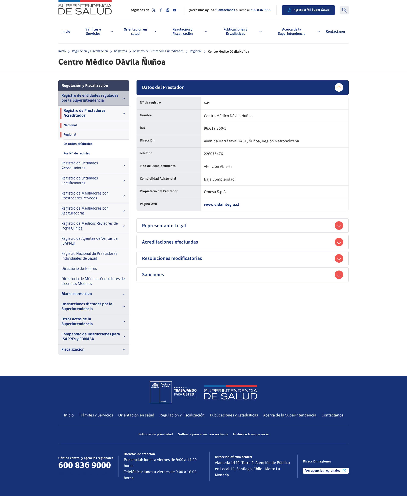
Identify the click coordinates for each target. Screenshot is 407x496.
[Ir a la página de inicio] (89, 7)
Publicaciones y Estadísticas (234, 415)
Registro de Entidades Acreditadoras (79, 165)
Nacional (70, 125)
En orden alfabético (78, 144)
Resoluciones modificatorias (172, 258)
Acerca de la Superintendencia (289, 415)
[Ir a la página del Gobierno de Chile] (173, 392)
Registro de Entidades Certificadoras (79, 181)
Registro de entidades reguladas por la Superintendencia (89, 98)
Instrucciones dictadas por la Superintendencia (86, 306)
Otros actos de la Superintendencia (77, 321)
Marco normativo (76, 294)
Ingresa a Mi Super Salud (311, 10)
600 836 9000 (261, 10)
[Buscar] (344, 10)
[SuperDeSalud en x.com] (154, 10)
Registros (120, 51)
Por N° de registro (77, 153)
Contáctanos (336, 32)
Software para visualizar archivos (203, 434)
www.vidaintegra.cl (221, 205)
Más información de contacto (84, 474)
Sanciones (153, 274)
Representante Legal (164, 225)
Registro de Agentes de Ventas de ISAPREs (89, 241)
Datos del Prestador (163, 87)
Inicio (65, 32)
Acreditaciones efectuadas (170, 241)
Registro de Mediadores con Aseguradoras (85, 211)
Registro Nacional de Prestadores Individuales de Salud (89, 256)
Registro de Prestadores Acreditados (158, 51)
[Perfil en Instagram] (167, 10)
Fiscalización (72, 350)
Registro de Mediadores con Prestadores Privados (85, 196)
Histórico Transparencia (251, 434)
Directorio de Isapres (79, 269)
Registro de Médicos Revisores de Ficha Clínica (89, 226)
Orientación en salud (136, 415)
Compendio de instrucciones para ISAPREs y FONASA (90, 336)
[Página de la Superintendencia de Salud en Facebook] (161, 10)
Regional (196, 51)
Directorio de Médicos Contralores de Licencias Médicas (93, 281)
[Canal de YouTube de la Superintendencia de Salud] (174, 10)
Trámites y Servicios (96, 415)
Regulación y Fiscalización (90, 51)
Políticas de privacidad (156, 434)
